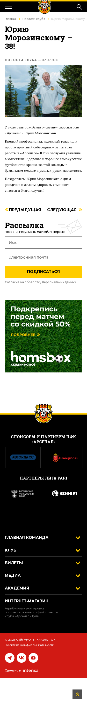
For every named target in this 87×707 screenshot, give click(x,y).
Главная (10, 19)
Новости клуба (33, 19)
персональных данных (59, 282)
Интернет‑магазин (26, 601)
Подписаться (43, 271)
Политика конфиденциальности (29, 645)
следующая (62, 210)
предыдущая (25, 210)
